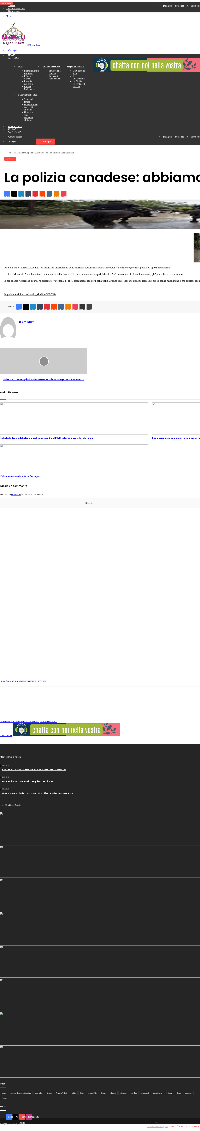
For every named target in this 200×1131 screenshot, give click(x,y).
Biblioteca (15, 126)
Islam (20, 66)
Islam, (82, 1093)
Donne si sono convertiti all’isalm (30, 107)
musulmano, (157, 1093)
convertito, (38, 1093)
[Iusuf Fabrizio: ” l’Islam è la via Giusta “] (100, 995)
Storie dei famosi (28, 100)
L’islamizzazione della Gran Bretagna (20, 476)
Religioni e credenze (75, 66)
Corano (13, 129)
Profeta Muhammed (29, 87)
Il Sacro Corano (27, 77)
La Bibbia (77, 81)
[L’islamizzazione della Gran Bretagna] (74, 458)
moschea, (134, 1093)
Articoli (13, 58)
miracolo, (123, 1093)
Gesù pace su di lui (79, 72)
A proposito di (183, 1126)
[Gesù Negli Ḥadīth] (100, 828)
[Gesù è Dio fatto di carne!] (100, 895)
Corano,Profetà (61, 1093)
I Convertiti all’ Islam (27, 95)
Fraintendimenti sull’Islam (31, 72)
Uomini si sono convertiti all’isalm (28, 116)
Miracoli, (113, 1093)
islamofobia (92, 1093)
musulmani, (145, 1093)
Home (11, 55)
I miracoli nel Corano (55, 72)
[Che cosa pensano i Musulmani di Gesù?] (100, 861)
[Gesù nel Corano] (100, 928)
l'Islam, (103, 1093)
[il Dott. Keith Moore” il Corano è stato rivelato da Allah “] (100, 1028)
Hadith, (73, 1093)
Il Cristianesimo (79, 77)
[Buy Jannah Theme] (146, 71)
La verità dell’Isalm (28, 82)
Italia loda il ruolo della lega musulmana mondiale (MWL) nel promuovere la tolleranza (46, 438)
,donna (4, 1093)
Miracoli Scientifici (51, 66)
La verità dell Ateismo (79, 85)
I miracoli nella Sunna (54, 77)
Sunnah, (4, 1098)
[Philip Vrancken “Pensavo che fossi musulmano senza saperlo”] (100, 961)
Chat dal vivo (6, 735)
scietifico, (188, 1093)
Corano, (49, 1093)
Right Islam (27, 321)
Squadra (195, 1126)
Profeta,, (169, 1093)
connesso (15, 494)
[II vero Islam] (20, 45)
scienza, (178, 1093)
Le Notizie (19, 152)
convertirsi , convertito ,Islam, (20, 1093)
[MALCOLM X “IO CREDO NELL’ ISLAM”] (100, 1061)
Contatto (14, 131)
